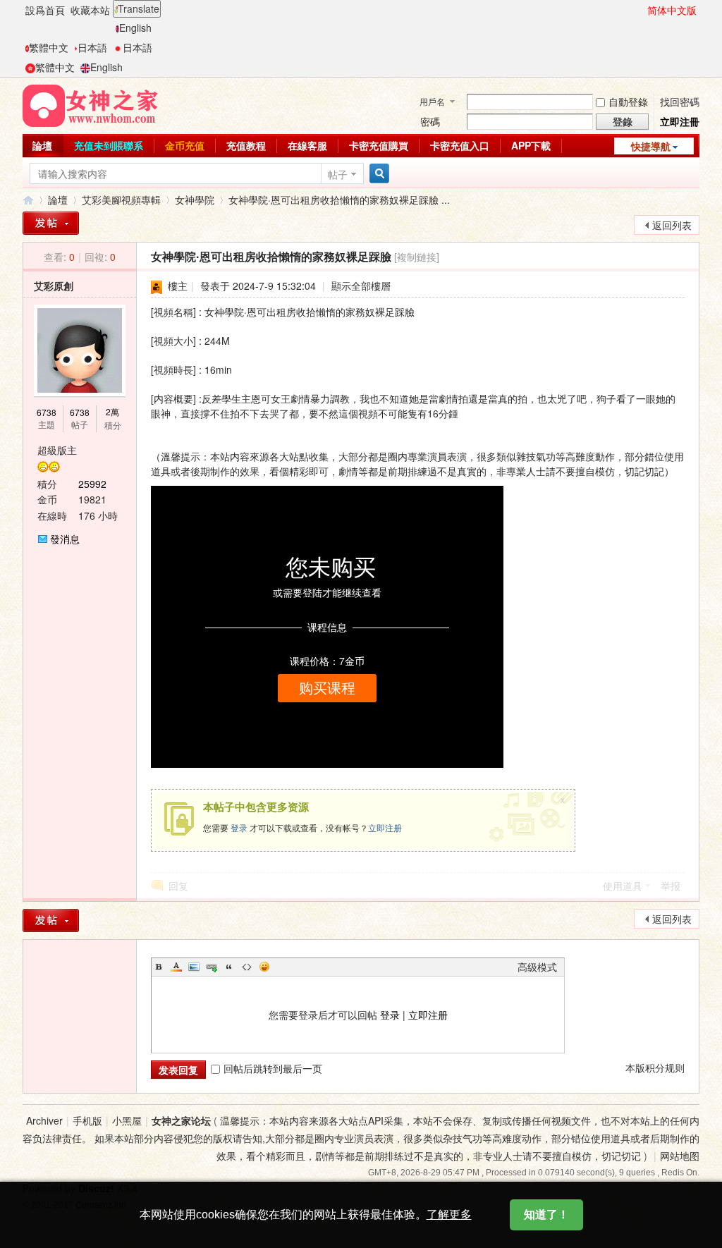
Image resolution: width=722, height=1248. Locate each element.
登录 (239, 827)
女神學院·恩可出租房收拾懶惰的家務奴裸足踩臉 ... (339, 199)
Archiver (44, 1120)
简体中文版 (672, 10)
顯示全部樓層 (361, 286)
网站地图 (679, 1156)
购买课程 (327, 688)
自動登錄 (628, 101)
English (135, 27)
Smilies (264, 967)
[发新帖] (51, 920)
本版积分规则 (655, 1067)
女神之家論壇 (28, 200)
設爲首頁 (45, 10)
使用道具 (622, 886)
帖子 (338, 174)
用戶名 (432, 101)
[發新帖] (51, 223)
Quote (229, 967)
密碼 (430, 121)
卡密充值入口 (459, 145)
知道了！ (546, 1215)
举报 (670, 886)
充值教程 (246, 145)
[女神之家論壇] (90, 104)
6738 (46, 412)
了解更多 (449, 1215)
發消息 (65, 539)
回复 (178, 886)
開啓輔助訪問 (640, 10)
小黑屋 (127, 1120)
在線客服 (307, 145)
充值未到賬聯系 (108, 145)
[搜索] (377, 174)
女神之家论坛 (181, 1120)
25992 (92, 484)
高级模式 (537, 967)
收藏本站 (90, 10)
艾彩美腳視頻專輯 (121, 199)
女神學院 (194, 199)
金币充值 (184, 145)
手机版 (87, 1120)
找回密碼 (679, 101)
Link (211, 967)
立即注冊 (679, 121)
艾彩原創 (53, 286)
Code (247, 967)
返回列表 (672, 225)
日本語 (92, 47)
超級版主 (57, 450)
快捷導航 (651, 146)
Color (176, 967)
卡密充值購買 (378, 145)
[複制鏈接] (416, 257)
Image (194, 967)
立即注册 (385, 827)
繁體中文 (48, 47)
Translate (138, 8)
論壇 (42, 145)
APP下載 (531, 145)
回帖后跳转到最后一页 (273, 1068)
